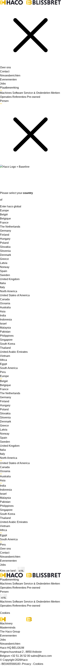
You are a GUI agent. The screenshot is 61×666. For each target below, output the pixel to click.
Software (18, 583)
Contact (4, 71)
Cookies (38, 663)
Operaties (6, 587)
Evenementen (8, 79)
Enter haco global (10, 206)
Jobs (3, 83)
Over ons (5, 67)
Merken (55, 583)
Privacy (26, 663)
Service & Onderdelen (37, 583)
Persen (4, 100)
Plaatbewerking (9, 87)
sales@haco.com (41, 655)
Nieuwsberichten (10, 75)
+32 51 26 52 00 (21, 655)
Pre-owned (33, 587)
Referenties (19, 587)
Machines (6, 583)
